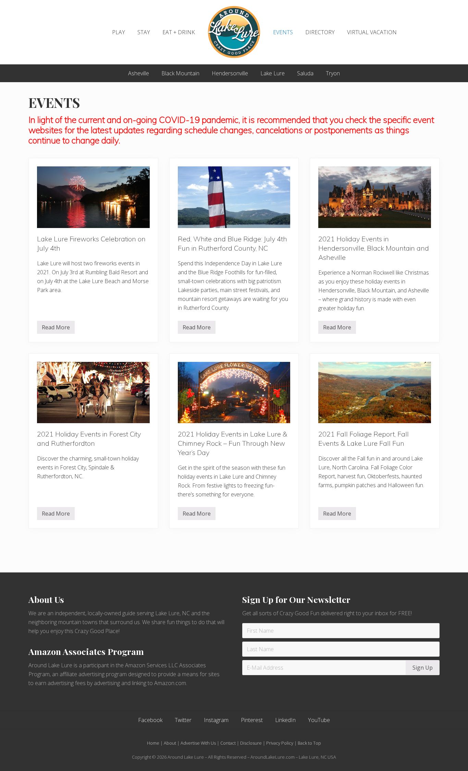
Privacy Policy (279, 743)
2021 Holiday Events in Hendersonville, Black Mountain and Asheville (373, 248)
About (170, 743)
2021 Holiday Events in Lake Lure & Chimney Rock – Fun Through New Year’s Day (232, 443)
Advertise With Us (198, 743)
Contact (228, 743)
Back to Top (309, 743)
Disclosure (251, 743)
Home (153, 743)
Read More (56, 329)
